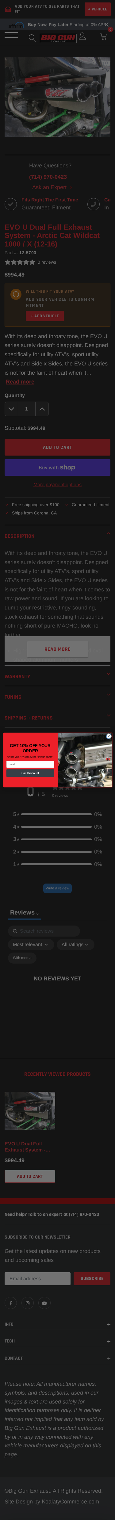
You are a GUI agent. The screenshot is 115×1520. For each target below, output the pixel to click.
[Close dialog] (108, 736)
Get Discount (30, 772)
